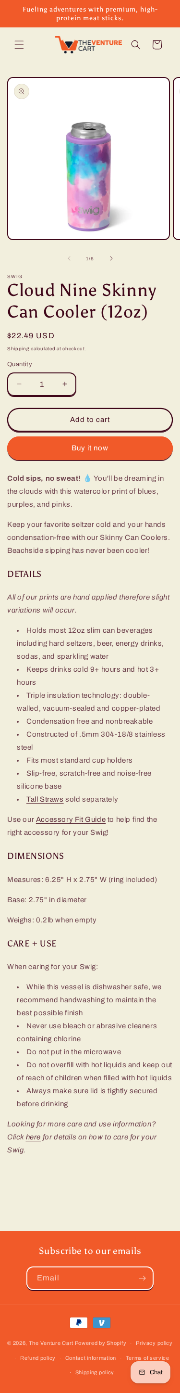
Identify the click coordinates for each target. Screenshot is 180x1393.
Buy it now (90, 448)
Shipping (18, 348)
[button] (19, 44)
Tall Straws (45, 799)
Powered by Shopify (101, 1343)
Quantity (19, 364)
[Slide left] (69, 258)
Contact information (90, 1358)
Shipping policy (95, 1372)
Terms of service (147, 1358)
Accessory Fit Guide (71, 819)
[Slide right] (111, 258)
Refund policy (38, 1358)
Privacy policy (154, 1343)
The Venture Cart (51, 1343)
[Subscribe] (142, 1278)
